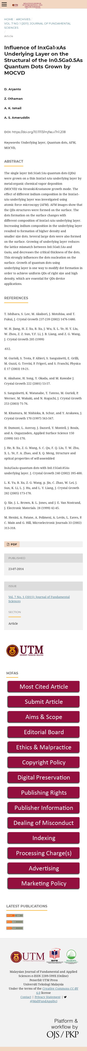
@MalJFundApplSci (43, 1001)
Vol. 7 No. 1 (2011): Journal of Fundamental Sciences (37, 25)
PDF (13, 544)
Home (8, 19)
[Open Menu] (4, 4)
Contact (25, 997)
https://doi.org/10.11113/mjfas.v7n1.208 (39, 132)
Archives (23, 19)
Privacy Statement (48, 997)
